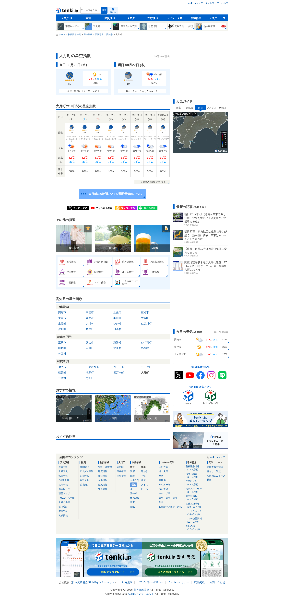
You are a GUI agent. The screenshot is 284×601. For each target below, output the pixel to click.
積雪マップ (64, 493)
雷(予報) (63, 506)
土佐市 (117, 312)
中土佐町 (146, 367)
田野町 (62, 348)
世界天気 (63, 471)
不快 (143, 475)
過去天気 (84, 480)
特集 (209, 479)
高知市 (62, 312)
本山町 (117, 318)
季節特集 (196, 18)
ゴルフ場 (163, 489)
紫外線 (133, 493)
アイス (144, 484)
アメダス (211, 107)
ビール (144, 489)
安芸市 (90, 342)
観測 (88, 18)
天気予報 (66, 18)
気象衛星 (121, 471)
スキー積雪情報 (194, 520)
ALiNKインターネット (101, 582)
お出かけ (134, 480)
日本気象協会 (80, 582)
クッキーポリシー (178, 582)
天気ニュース (217, 18)
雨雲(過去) (85, 467)
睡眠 (132, 506)
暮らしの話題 (214, 471)
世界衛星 (121, 475)
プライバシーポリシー (150, 582)
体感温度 (134, 497)
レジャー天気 (174, 18)
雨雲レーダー (65, 489)
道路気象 (63, 511)
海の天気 (163, 471)
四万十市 (118, 367)
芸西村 (62, 353)
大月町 (145, 372)
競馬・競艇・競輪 (168, 497)
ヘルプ (224, 3)
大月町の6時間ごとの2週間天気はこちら (115, 193)
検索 (104, 10)
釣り (161, 502)
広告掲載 (199, 582)
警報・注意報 (105, 467)
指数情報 (153, 18)
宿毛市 (62, 367)
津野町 (90, 372)
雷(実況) (84, 484)
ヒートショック (194, 513)
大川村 (90, 323)
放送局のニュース (216, 475)
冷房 (143, 480)
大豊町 (145, 318)
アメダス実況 (86, 471)
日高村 (117, 329)
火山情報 (102, 480)
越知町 (90, 329)
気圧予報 (63, 475)
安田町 (90, 348)
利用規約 (127, 582)
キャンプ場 (164, 493)
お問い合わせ (217, 582)
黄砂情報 (63, 515)
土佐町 (62, 323)
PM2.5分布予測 (66, 497)
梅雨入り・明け (194, 490)
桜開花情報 (192, 475)
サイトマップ (212, 3)
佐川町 (62, 329)
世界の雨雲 (64, 502)
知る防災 (102, 489)
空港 (161, 475)
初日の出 (193, 527)
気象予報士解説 (215, 467)
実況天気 (84, 475)
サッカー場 (164, 484)
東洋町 (117, 342)
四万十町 (118, 372)
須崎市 (145, 312)
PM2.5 (222, 107)
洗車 (132, 502)
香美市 (90, 318)
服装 (132, 475)
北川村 (117, 348)
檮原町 (62, 372)
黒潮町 (90, 378)
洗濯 (132, 471)
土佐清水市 (92, 367)
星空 (134, 484)
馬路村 (145, 348)
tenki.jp (67, 11)
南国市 (90, 312)
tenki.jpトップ (195, 3)
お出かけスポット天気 (170, 506)
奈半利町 (146, 342)
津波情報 (102, 475)
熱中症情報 (192, 498)
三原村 (62, 378)
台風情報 (102, 484)
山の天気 (163, 467)
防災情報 (110, 18)
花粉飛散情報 (193, 468)
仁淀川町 (146, 323)
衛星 (178, 107)
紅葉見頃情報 (193, 505)
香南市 (62, 318)
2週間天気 (64, 480)
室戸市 (62, 342)
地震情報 (102, 471)
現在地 (113, 12)
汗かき (144, 471)
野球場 (162, 480)
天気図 (131, 18)
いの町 (117, 323)
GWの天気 (192, 483)
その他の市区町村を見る (153, 182)
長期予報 (63, 484)
